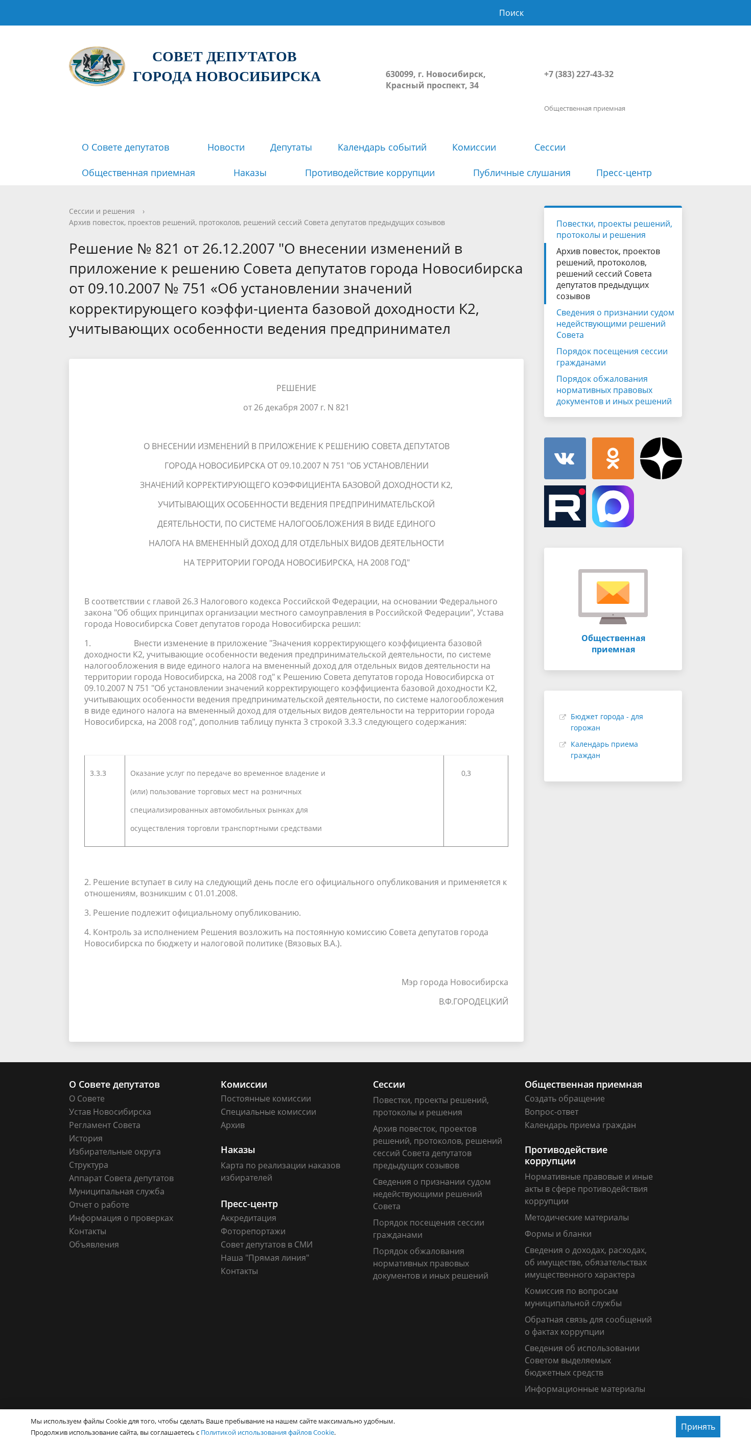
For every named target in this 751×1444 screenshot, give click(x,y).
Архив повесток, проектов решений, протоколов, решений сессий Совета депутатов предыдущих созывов (257, 222)
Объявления (94, 1244)
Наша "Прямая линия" (265, 1257)
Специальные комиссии (268, 1111)
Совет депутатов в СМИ (267, 1244)
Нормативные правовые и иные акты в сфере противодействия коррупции (589, 1189)
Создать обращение (565, 1098)
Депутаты (291, 147)
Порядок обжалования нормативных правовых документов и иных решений (614, 390)
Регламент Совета (104, 1125)
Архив (233, 1125)
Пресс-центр (624, 172)
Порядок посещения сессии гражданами (612, 357)
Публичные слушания (522, 172)
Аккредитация (248, 1217)
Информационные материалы (585, 1388)
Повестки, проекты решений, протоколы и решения (614, 229)
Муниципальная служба (117, 1191)
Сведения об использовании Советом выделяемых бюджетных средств (582, 1360)
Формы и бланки (558, 1233)
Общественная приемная (138, 172)
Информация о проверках (121, 1217)
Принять (698, 1426)
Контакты (87, 1231)
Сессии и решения (102, 211)
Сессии (550, 147)
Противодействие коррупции (370, 172)
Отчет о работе (99, 1204)
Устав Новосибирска (110, 1111)
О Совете (87, 1098)
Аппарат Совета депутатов (121, 1178)
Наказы (250, 172)
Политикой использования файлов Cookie (267, 1432)
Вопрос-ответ (551, 1111)
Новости (226, 147)
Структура (88, 1164)
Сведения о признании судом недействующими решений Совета (615, 323)
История (86, 1138)
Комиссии (474, 147)
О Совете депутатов (125, 147)
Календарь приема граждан (580, 1125)
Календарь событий (382, 147)
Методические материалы (577, 1217)
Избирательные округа (115, 1151)
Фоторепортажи (253, 1231)
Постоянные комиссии (266, 1098)
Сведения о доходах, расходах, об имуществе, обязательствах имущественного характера (586, 1262)
